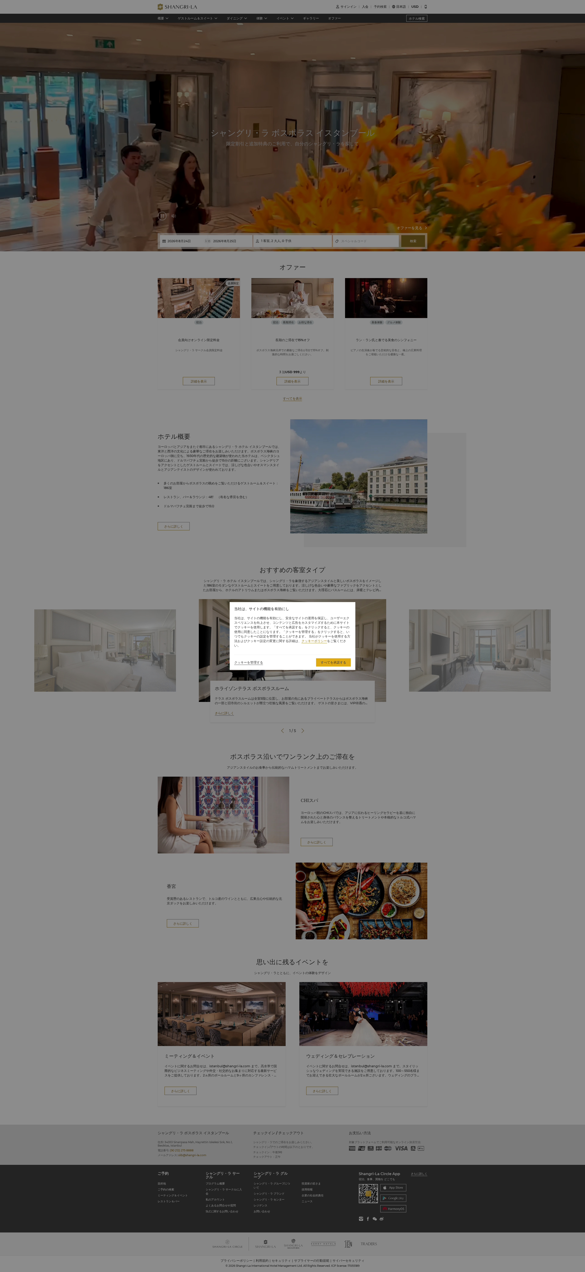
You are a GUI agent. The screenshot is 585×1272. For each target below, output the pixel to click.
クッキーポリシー (314, 641)
